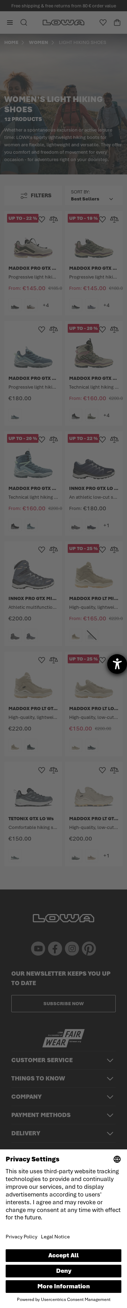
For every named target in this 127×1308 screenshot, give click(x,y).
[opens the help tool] (117, 664)
